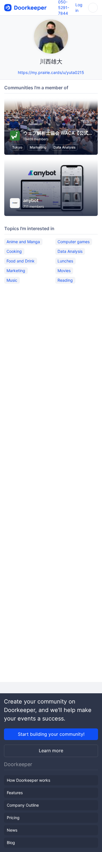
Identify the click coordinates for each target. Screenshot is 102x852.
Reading (65, 280)
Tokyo (17, 147)
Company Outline (23, 805)
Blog (11, 842)
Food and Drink (21, 260)
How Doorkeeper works (28, 780)
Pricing (13, 817)
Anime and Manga (23, 241)
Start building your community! (51, 734)
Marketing (38, 147)
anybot (31, 200)
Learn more (51, 750)
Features (15, 792)
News (12, 830)
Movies (64, 270)
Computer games (74, 241)
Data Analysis (64, 147)
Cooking (14, 251)
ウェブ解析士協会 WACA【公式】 (58, 133)
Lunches (65, 260)
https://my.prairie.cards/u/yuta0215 (51, 72)
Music (12, 280)
